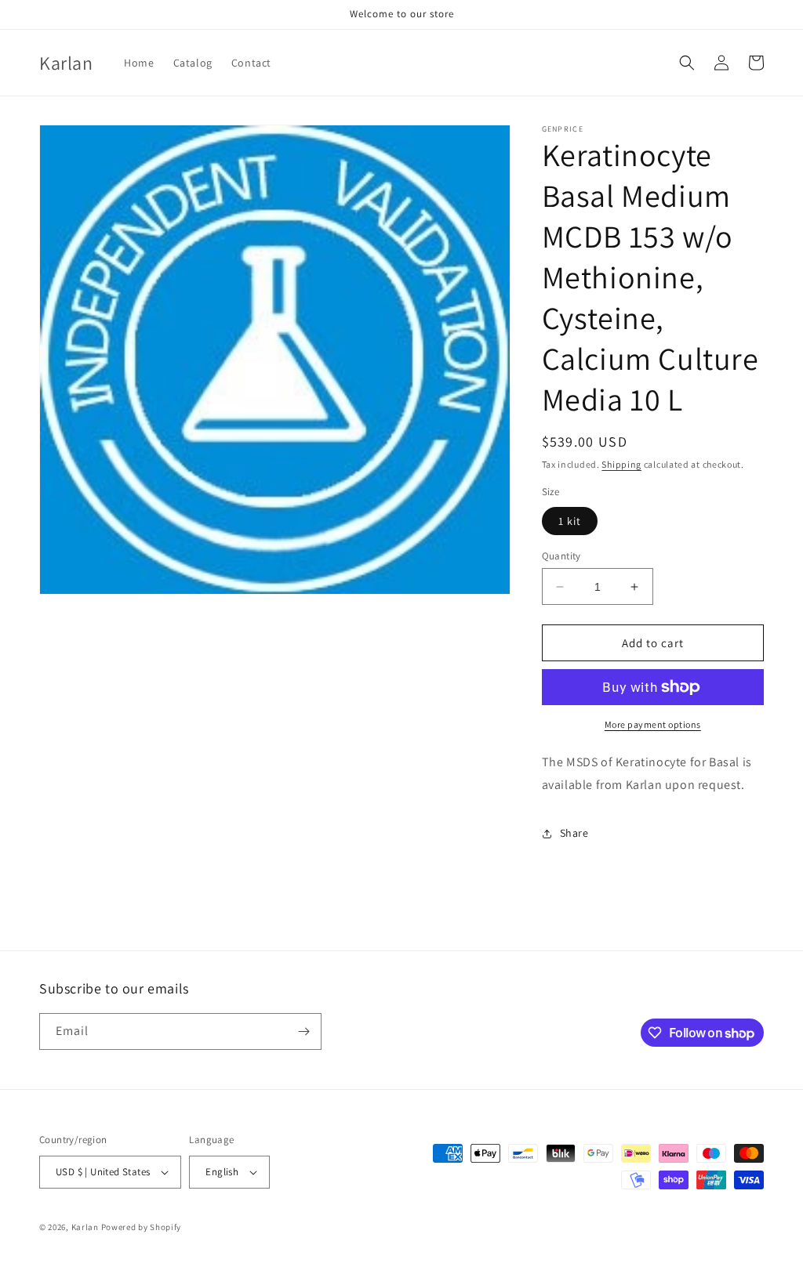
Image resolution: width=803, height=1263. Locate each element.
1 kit (569, 521)
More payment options (653, 724)
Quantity (561, 556)
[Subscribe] (303, 1031)
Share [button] (574, 833)
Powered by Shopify (141, 1226)
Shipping (621, 464)
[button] (687, 62)
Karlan (85, 1226)
